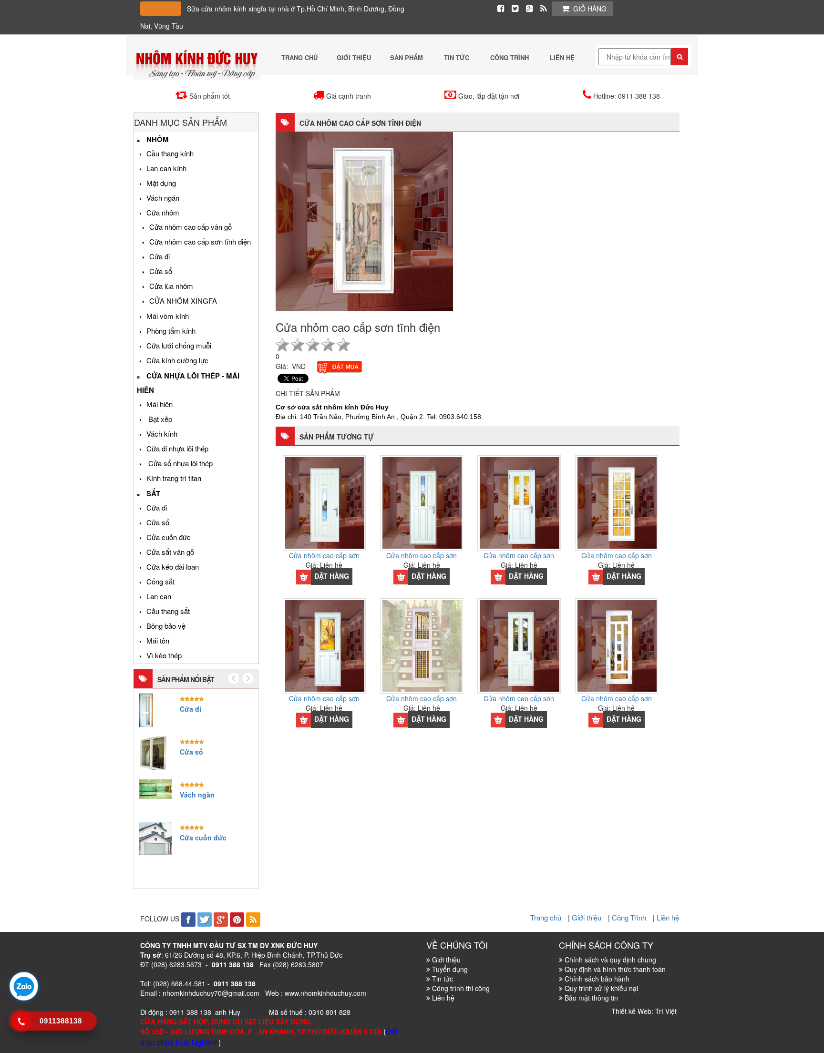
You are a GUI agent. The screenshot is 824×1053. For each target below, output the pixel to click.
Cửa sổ (160, 271)
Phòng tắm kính (171, 331)
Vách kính (161, 434)
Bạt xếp (159, 419)
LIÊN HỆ (562, 57)
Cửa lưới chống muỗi (178, 345)
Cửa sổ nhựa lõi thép (179, 463)
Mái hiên (159, 404)
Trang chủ (546, 917)
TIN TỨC (457, 57)
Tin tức (442, 978)
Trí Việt (666, 1011)
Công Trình (630, 917)
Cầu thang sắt (168, 611)
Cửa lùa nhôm (171, 286)
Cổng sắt (160, 581)
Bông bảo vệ (165, 626)
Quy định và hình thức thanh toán (615, 969)
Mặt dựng (161, 183)
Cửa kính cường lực (177, 360)
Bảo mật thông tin (591, 997)
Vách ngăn (162, 198)
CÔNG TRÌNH (510, 57)
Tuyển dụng (450, 969)
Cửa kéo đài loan (172, 567)
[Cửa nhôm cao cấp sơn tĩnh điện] (364, 220)
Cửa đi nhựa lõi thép (177, 448)
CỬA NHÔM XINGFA (183, 301)
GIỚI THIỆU (354, 57)
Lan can (158, 596)
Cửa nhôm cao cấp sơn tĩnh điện (200, 241)
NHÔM (157, 139)
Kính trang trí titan (173, 478)
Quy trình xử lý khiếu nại (601, 988)
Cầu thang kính (170, 153)
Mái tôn (157, 640)
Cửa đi (159, 256)
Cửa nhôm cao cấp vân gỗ (190, 227)
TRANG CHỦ (299, 57)
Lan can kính (166, 168)
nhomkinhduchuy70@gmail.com (211, 993)
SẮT (153, 493)
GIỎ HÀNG (589, 8)
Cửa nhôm (162, 212)
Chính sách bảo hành (597, 978)
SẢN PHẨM (407, 57)
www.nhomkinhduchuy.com (325, 993)
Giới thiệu (587, 917)
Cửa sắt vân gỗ (170, 552)
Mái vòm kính (167, 316)
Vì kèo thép (164, 655)
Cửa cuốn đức (168, 537)
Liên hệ (668, 917)
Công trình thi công (461, 988)
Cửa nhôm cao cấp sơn (324, 555)
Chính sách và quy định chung (610, 959)
